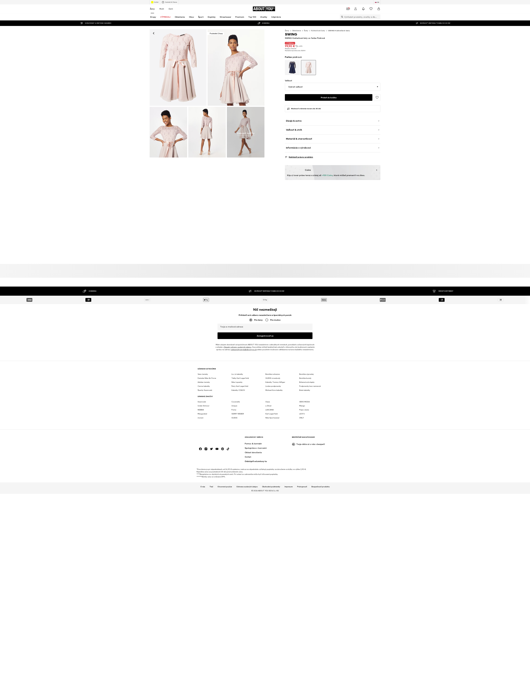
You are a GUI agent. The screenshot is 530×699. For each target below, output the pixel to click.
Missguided (202, 414)
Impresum (289, 487)
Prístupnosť (302, 487)
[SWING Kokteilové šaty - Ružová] (168, 132)
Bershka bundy (305, 378)
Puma (233, 410)
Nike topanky (237, 382)
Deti (171, 9)
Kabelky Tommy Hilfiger (275, 382)
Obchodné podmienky (271, 487)
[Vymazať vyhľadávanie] (378, 17)
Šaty (306, 31)
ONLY (301, 418)
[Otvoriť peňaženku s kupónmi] (347, 8)
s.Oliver (268, 406)
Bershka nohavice (272, 374)
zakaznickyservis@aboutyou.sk (244, 350)
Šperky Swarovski (205, 390)
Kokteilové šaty (318, 31)
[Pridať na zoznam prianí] (377, 97)
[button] (332, 87)
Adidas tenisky (204, 382)
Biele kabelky (304, 390)
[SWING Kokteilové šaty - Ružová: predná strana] (178, 67)
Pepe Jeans (304, 410)
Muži (161, 9)
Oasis (267, 402)
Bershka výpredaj (306, 374)
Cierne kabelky (204, 386)
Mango (302, 406)
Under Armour (203, 406)
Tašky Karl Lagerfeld (240, 378)
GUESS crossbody (272, 378)
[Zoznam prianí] (371, 8)
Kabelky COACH (238, 390)
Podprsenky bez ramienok (310, 386)
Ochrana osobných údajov (247, 487)
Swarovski (202, 402)
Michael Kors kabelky (274, 390)
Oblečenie (296, 31)
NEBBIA (201, 410)
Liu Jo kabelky (237, 374)
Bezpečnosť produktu (321, 487)
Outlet (156, 2)
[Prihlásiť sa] (355, 8)
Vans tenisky (203, 374)
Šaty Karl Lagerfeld (239, 386)
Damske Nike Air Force (207, 378)
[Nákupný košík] (378, 8)
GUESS (234, 418)
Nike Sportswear (272, 418)
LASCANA (269, 410)
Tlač (211, 487)
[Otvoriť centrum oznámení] (363, 8)
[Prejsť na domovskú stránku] (212, 438)
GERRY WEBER (237, 414)
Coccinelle (235, 402)
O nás (202, 487)
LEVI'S (302, 414)
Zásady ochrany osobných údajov (237, 347)
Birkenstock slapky (307, 382)
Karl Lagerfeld (271, 414)
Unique (234, 406)
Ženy (152, 9)
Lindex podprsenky (273, 386)
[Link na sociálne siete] (200, 449)
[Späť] (154, 33)
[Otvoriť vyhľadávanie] (341, 17)
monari (200, 418)
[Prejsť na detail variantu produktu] (292, 67)
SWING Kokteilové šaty (339, 31)
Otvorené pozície (225, 487)
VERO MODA (304, 402)
